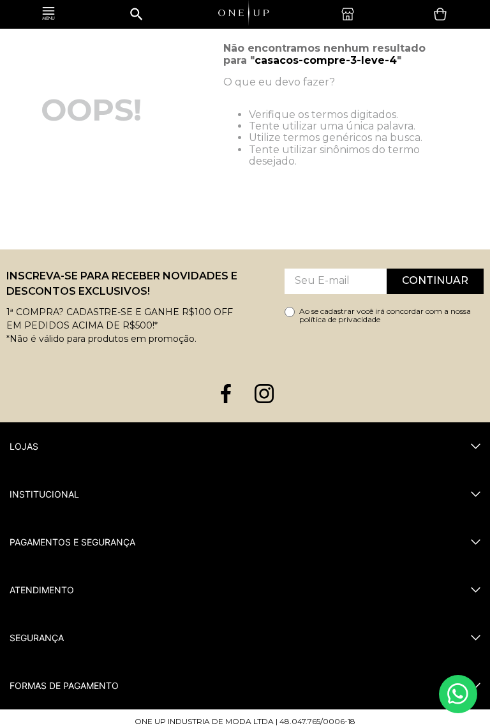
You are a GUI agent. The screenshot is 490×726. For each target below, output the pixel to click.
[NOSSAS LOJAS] (350, 14)
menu (48, 14)
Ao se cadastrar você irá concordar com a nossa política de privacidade (385, 316)
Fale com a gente (458, 694)
